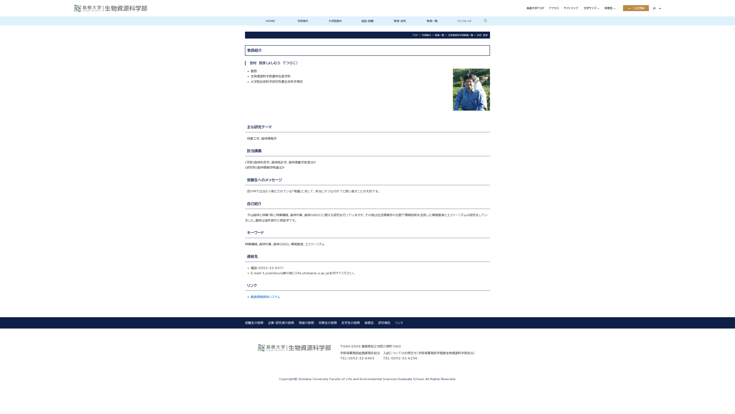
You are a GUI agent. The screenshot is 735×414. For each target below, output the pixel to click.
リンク (399, 322)
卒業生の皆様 (327, 322)
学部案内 (302, 21)
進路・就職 (367, 21)
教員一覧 (432, 21)
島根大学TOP (535, 8)
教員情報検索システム (265, 296)
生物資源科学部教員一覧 (460, 35)
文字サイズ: (591, 8)
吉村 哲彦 (482, 35)
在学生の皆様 (350, 322)
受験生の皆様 (254, 322)
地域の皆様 (306, 322)
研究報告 (384, 322)
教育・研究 (400, 21)
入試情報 (639, 8)
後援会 (369, 322)
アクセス (554, 8)
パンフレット (464, 21)
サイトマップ (571, 8)
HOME (270, 21)
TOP (415, 35)
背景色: (609, 8)
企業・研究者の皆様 (281, 322)
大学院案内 (335, 21)
